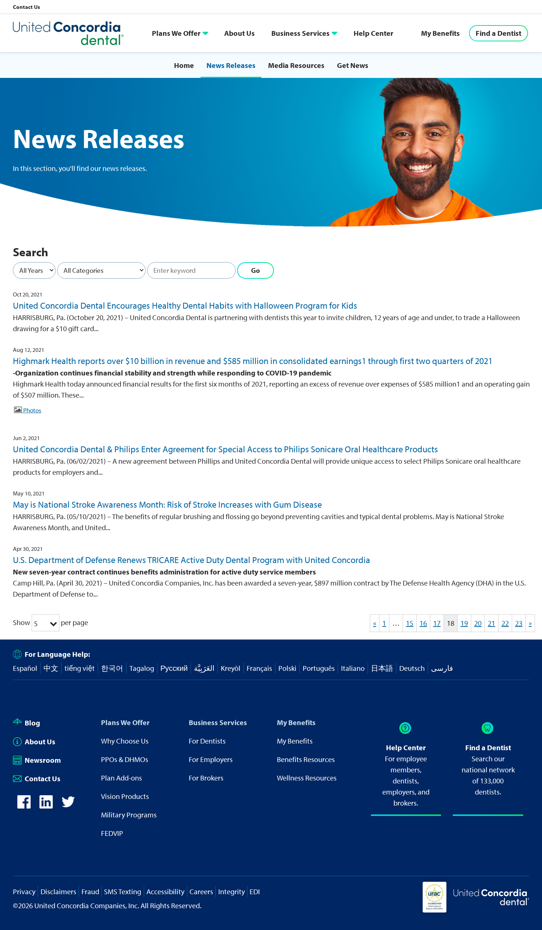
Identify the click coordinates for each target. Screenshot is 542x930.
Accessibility (165, 891)
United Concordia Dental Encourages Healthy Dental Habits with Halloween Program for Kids (185, 305)
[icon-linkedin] (46, 802)
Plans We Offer (176, 33)
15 (409, 623)
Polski (287, 668)
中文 (51, 668)
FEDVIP (112, 833)
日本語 (382, 668)
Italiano (353, 668)
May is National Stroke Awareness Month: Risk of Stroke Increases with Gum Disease (167, 504)
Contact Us (26, 6)
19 (464, 623)
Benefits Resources (306, 759)
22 (505, 623)
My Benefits (440, 33)
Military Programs (129, 814)
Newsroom (43, 760)
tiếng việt (80, 668)
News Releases (231, 65)
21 (491, 623)
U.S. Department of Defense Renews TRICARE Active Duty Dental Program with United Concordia (191, 559)
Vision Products (125, 796)
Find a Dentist (498, 33)
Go (255, 270)
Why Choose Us (125, 740)
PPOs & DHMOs (124, 759)
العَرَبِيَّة (204, 668)
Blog (32, 722)
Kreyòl (230, 668)
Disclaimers (58, 891)
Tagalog (141, 668)
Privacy (24, 891)
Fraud (90, 891)
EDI (255, 891)
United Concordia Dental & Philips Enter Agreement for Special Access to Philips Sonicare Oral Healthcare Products (225, 448)
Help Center (373, 33)
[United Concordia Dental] (68, 33)
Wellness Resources (307, 777)
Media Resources (296, 65)
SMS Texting (122, 891)
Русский (174, 668)
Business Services (300, 33)
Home (184, 65)
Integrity (231, 891)
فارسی (442, 668)
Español (25, 668)
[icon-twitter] (68, 802)
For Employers (211, 759)
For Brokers (206, 777)
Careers (201, 891)
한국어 (112, 668)
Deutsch (412, 668)
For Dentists (207, 740)
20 (478, 623)
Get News (352, 65)
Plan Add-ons (121, 777)
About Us (239, 33)
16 (423, 623)
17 (437, 623)
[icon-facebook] (24, 802)
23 (518, 623)
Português (319, 668)
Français (259, 668)
